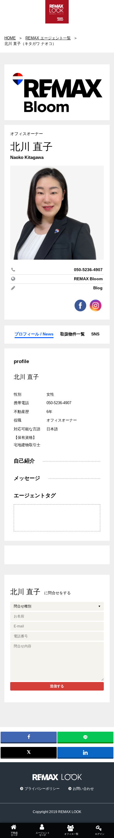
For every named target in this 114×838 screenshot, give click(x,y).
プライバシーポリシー (42, 789)
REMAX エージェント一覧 (48, 38)
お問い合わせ (83, 789)
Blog (98, 288)
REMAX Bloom (88, 278)
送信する (57, 686)
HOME (10, 38)
